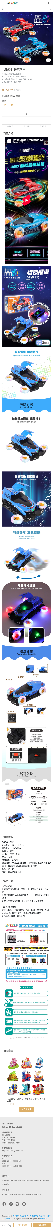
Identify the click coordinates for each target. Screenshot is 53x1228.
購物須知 (5, 1180)
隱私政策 (37, 1180)
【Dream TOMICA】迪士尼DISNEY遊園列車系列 (26, 1099)
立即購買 (42, 1225)
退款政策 (21, 1180)
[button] (49, 1086)
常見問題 (29, 1180)
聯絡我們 (5, 1184)
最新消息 (13, 1194)
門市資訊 (13, 1180)
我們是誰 (5, 1194)
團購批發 (21, 1194)
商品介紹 (10, 126)
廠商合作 (29, 1194)
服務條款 (46, 1180)
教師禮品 (37, 1194)
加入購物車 (22, 1225)
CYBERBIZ (44, 1218)
